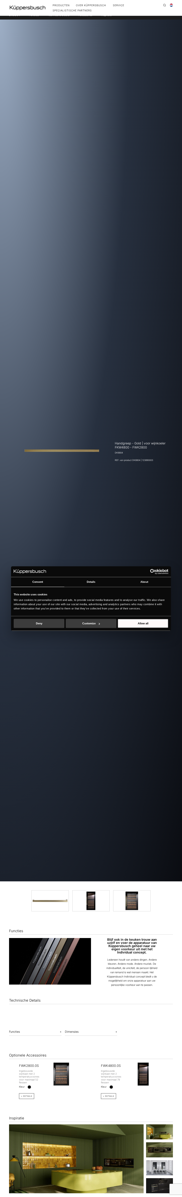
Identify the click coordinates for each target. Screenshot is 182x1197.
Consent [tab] (37, 581)
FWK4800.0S (111, 1066)
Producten (61, 5)
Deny (39, 623)
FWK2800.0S (29, 1066)
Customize (89, 623)
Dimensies (72, 1031)
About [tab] (144, 581)
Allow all (143, 623)
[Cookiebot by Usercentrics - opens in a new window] (152, 571)
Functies (14, 1031)
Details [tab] (91, 581)
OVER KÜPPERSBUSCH (91, 5)
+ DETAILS (26, 1096)
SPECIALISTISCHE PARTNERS (72, 10)
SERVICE (118, 5)
